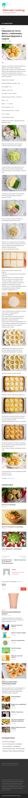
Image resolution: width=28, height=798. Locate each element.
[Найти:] (14, 589)
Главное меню (8, 23)
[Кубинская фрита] (6, 701)
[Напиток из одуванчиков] (6, 645)
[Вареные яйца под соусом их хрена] (6, 732)
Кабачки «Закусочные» (17, 712)
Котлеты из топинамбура (9, 504)
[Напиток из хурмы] (6, 653)
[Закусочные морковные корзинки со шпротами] (6, 724)
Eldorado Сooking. (14, 10)
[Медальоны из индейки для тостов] (6, 709)
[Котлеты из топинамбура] (14, 503)
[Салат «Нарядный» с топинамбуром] (14, 547)
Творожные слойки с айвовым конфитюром (13, 751)
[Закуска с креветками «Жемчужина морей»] (14, 678)
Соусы (3, 28)
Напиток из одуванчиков (18, 640)
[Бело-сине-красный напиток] (6, 630)
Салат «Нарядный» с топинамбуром (12, 549)
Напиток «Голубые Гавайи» (18, 632)
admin (10, 41)
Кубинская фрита (16, 696)
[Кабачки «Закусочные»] (6, 716)
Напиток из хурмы (16, 648)
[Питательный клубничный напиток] (14, 608)
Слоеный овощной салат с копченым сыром (13, 748)
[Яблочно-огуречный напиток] (6, 660)
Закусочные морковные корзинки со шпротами (17, 720)
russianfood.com (11, 478)
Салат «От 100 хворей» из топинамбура (12, 527)
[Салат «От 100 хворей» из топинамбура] (14, 525)
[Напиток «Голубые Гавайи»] (6, 637)
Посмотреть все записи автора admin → (18, 573)
